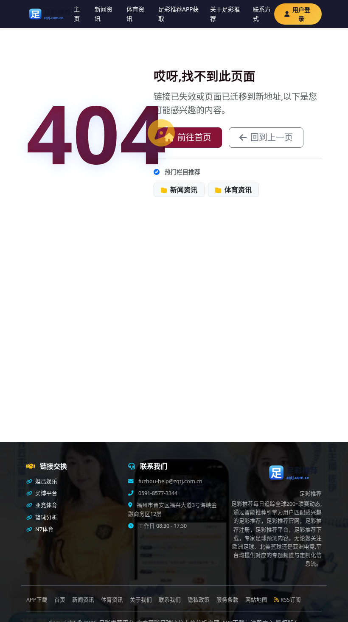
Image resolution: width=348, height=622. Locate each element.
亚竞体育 (45, 505)
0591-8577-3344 (157, 493)
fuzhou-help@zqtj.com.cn (169, 481)
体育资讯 (135, 14)
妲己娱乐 (45, 481)
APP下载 (37, 599)
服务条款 (227, 599)
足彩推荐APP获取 (178, 14)
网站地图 (256, 599)
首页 (59, 599)
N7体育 (43, 529)
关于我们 (141, 599)
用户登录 (301, 14)
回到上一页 (271, 137)
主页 (77, 14)
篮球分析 (45, 517)
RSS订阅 (291, 599)
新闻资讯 (103, 14)
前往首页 (194, 137)
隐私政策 (199, 599)
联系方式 (262, 14)
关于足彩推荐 (225, 14)
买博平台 (45, 493)
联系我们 (170, 599)
